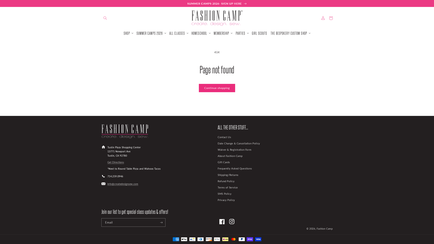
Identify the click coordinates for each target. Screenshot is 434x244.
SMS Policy (224, 193)
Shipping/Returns (228, 174)
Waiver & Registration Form (234, 149)
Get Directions (115, 162)
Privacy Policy (226, 199)
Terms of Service (228, 187)
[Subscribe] (161, 222)
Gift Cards (224, 162)
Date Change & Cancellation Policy (239, 143)
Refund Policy (226, 181)
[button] (105, 18)
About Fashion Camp (230, 155)
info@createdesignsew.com (122, 183)
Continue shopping (217, 87)
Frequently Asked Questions (235, 168)
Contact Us (224, 137)
